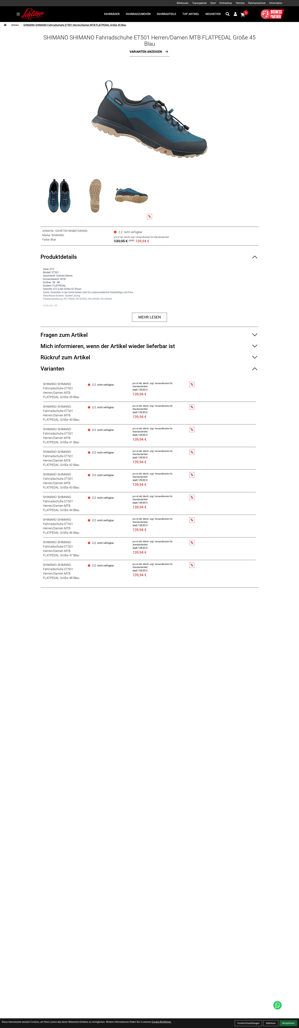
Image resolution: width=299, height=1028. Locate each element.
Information (275, 3)
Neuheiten (213, 14)
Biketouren (182, 3)
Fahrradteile (166, 14)
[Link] (18, 14)
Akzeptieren (288, 1023)
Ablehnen (271, 1023)
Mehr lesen (149, 317)
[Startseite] (5, 25)
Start (213, 3)
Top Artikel (190, 14)
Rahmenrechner (257, 3)
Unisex (15, 25)
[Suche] (227, 14)
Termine (240, 3)
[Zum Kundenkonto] (235, 14)
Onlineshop (225, 3)
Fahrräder (112, 14)
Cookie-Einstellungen (248, 1023)
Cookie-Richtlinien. (161, 1022)
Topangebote (199, 3)
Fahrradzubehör (138, 14)
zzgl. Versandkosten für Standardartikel (150, 237)
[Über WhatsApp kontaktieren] (277, 1005)
